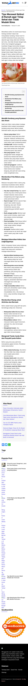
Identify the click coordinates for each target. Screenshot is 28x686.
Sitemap (4, 672)
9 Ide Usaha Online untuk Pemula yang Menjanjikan (16, 469)
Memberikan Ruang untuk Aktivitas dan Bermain (14, 107)
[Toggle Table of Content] (22, 91)
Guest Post (14, 669)
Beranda (3, 10)
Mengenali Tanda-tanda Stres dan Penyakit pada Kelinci (14, 111)
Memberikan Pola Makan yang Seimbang (13, 99)
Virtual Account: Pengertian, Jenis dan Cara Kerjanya (16, 464)
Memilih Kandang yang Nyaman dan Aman (14, 95)
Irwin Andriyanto (6, 25)
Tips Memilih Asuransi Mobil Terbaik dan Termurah (15, 576)
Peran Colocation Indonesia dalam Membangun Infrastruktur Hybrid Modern (13, 410)
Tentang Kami (6, 669)
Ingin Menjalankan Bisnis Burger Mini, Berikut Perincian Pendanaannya (16, 599)
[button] (22, 3)
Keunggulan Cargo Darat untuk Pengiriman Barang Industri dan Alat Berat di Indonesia (13, 435)
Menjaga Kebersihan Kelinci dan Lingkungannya (13, 103)
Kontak (20, 669)
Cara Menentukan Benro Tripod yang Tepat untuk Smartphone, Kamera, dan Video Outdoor (14, 417)
